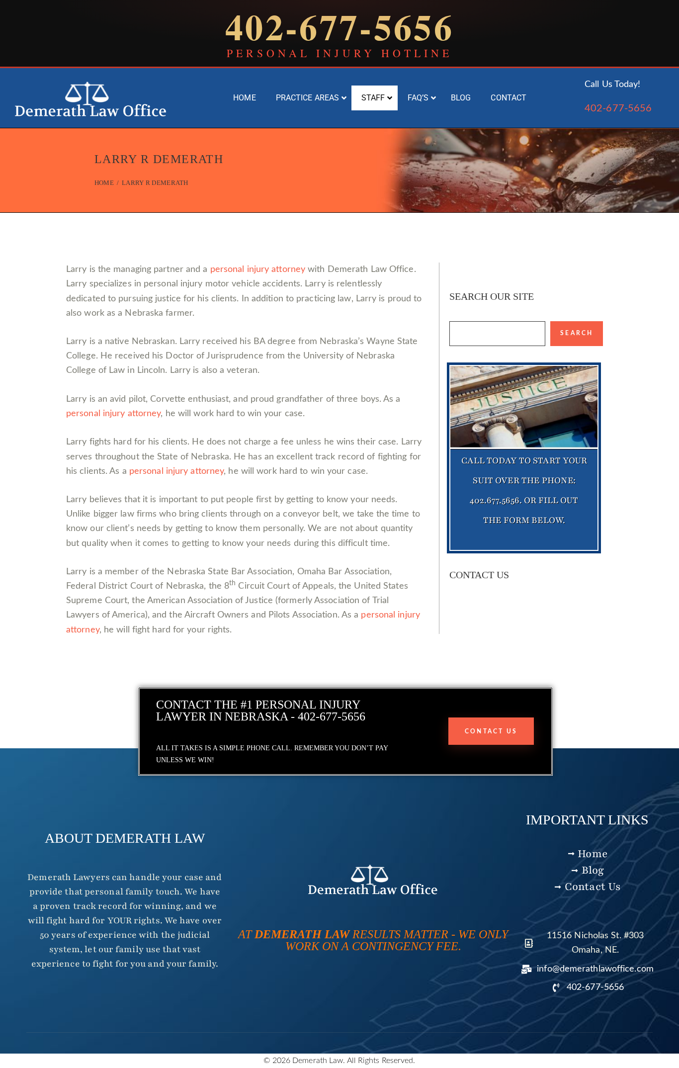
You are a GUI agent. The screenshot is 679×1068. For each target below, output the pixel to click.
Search (576, 333)
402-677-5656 (618, 108)
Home (104, 182)
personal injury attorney (257, 269)
